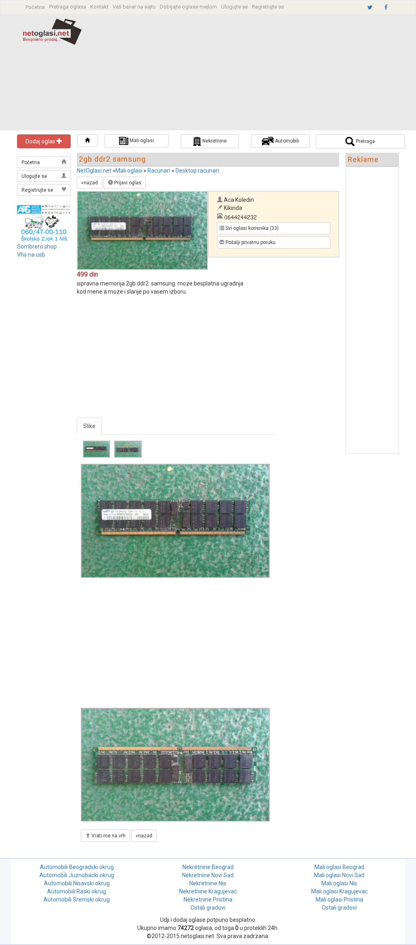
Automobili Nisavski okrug (77, 883)
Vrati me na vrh (108, 836)
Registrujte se (268, 7)
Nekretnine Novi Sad (208, 875)
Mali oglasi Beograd (339, 867)
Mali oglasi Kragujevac (339, 891)
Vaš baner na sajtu (134, 7)
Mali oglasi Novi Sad (339, 875)
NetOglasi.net (94, 170)
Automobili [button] (286, 141)
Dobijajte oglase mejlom (188, 7)
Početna (35, 7)
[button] (87, 140)
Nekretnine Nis (207, 883)
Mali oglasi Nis (339, 883)
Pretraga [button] (365, 141)
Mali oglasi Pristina (339, 899)
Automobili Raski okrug (76, 891)
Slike (89, 426)
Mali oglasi (128, 170)
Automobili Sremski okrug (76, 899)
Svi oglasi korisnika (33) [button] (251, 228)
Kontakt (99, 7)
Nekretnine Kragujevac (208, 891)
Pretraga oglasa (67, 7)
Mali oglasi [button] (141, 140)
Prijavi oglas (127, 183)
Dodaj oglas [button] (41, 141)
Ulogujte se (234, 7)
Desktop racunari (197, 170)
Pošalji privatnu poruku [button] (249, 242)
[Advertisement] (257, 73)
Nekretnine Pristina (208, 899)
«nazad (89, 183)
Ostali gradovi (208, 907)
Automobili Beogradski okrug (77, 867)
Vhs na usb (31, 254)
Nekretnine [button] (214, 141)
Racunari (158, 170)
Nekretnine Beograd (208, 867)
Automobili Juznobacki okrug (76, 875)
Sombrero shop (37, 246)
